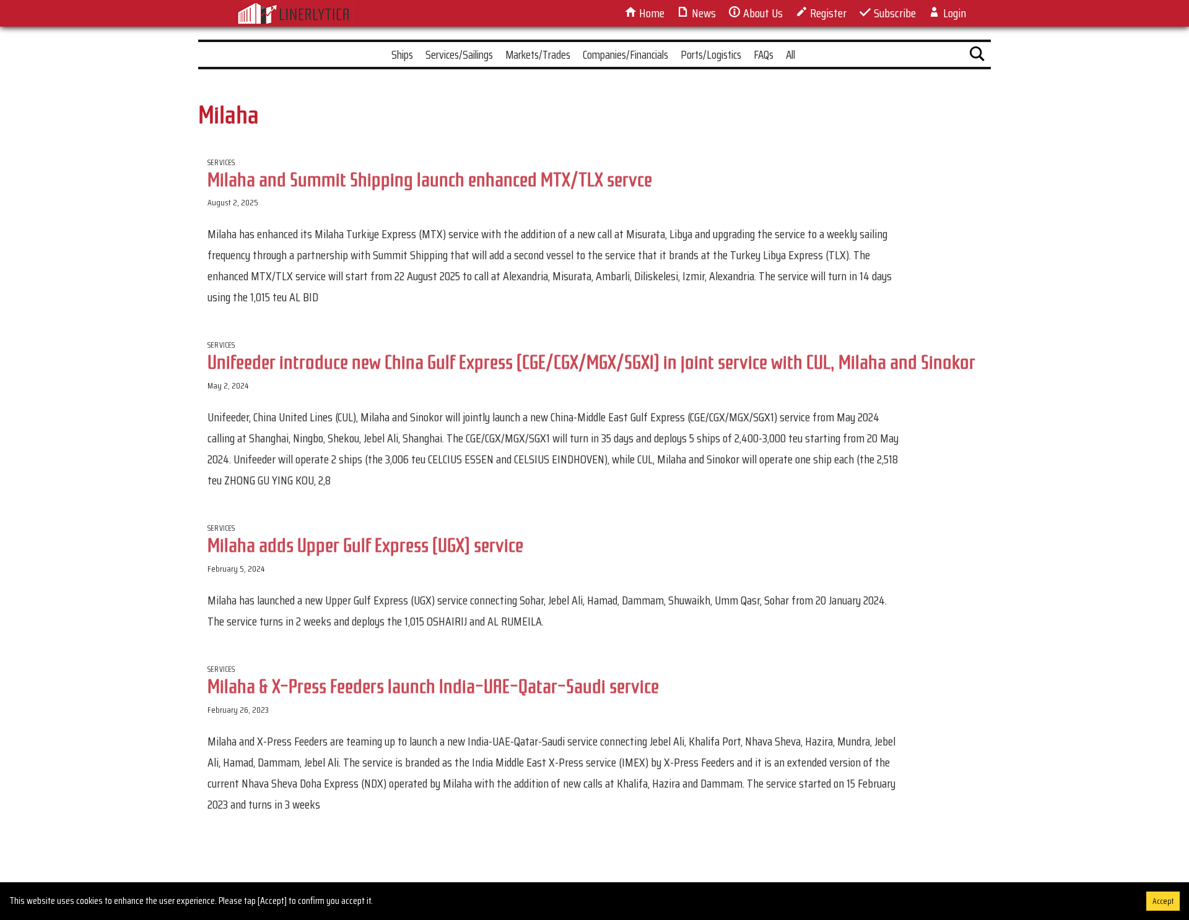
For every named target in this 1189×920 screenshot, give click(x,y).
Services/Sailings (459, 54)
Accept (1163, 901)
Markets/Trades (537, 54)
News (702, 13)
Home (650, 13)
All (790, 54)
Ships (402, 54)
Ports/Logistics (711, 54)
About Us (762, 13)
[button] (977, 56)
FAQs (763, 54)
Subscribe (893, 13)
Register (827, 13)
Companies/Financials (625, 54)
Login (953, 13)
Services (221, 162)
